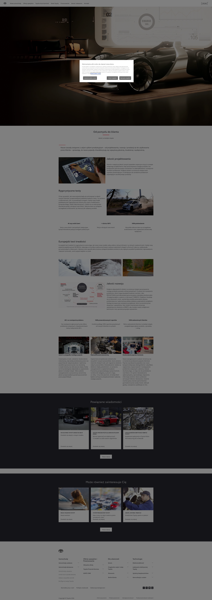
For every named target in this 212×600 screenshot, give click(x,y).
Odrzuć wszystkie (112, 78)
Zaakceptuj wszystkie (125, 78)
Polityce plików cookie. (96, 73)
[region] (107, 71)
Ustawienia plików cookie (90, 78)
